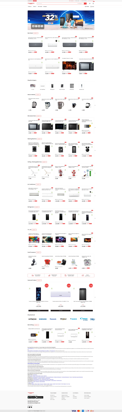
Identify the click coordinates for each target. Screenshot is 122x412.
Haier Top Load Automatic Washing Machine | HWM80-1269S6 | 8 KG (83, 302)
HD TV (42, 375)
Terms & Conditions (53, 396)
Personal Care (52, 350)
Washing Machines (36, 379)
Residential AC (35, 378)
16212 (37, 401)
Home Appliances (35, 350)
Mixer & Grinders (48, 380)
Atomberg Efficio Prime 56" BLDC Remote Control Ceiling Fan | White (33, 167)
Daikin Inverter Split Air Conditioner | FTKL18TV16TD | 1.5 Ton (60, 189)
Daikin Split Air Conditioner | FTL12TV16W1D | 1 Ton (33, 189)
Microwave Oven (36, 380)
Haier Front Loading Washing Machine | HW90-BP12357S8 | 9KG (47, 143)
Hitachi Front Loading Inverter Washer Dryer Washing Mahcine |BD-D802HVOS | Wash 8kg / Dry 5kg (33, 144)
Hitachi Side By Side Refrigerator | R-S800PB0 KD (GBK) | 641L (47, 211)
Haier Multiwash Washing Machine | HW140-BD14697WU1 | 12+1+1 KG (87, 144)
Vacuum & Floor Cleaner (45, 379)
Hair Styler (33, 381)
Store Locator (52, 399)
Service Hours (64, 399)
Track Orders (75, 398)
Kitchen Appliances (30, 350)
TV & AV (40, 350)
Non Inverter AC (48, 378)
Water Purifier (51, 379)
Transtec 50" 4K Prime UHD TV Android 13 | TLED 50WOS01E (47, 234)
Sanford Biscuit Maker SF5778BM (60, 256)
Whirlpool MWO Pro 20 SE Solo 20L (34, 328)
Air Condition (47, 350)
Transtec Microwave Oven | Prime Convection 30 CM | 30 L (60, 121)
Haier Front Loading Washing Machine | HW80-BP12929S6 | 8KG (60, 144)
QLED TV (31, 375)
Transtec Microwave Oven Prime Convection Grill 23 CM (73, 121)
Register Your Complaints (65, 396)
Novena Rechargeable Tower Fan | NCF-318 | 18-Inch (87, 167)
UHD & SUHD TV (38, 375)
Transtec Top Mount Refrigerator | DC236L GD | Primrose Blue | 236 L (38, 302)
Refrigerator (43, 350)
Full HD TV (45, 375)
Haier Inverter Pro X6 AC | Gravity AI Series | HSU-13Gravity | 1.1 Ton (69, 38)
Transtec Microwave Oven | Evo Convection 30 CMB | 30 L (47, 121)
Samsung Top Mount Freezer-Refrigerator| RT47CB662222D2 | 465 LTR (87, 212)
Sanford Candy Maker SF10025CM (47, 256)
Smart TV (34, 375)
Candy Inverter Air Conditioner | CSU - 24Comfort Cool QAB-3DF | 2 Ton (73, 189)
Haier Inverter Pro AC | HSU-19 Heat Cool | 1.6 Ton (87, 189)
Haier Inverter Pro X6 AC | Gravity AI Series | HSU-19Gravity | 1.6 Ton (86, 38)
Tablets (32, 382)
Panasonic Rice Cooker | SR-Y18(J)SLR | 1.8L (86, 257)
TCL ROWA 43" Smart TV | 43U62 (67, 58)
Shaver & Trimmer (42, 381)
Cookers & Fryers (53, 380)
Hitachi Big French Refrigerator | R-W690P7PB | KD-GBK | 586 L (73, 211)
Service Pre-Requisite (87, 396)
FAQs (74, 395)
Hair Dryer (37, 381)
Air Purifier (39, 378)
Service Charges (86, 395)
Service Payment (86, 398)
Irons (40, 379)
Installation (63, 398)
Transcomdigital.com (31, 348)
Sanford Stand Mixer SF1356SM (73, 256)
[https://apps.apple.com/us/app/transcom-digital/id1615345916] (39, 397)
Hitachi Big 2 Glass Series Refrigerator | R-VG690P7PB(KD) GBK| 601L (60, 211)
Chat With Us (75, 396)
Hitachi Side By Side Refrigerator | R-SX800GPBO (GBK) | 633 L (33, 211)
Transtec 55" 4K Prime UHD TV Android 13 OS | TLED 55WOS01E (33, 234)
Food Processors (59, 380)
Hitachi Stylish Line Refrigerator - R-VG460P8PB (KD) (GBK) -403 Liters (47, 329)
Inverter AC (43, 378)
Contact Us (52, 398)
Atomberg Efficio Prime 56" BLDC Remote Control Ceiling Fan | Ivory (47, 167)
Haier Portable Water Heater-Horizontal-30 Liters (60, 329)
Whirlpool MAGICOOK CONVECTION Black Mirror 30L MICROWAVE (87, 120)
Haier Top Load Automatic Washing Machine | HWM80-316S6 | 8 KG (73, 144)
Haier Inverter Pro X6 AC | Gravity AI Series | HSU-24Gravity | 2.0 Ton (35, 38)
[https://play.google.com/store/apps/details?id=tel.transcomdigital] (32, 397)
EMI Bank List (52, 395)
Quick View (35, 54)
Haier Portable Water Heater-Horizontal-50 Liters (73, 330)
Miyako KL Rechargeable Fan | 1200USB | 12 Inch (73, 167)
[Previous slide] (29, 20)
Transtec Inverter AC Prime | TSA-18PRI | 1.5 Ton (61, 301)
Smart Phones (35, 374)
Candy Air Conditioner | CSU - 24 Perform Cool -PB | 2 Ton (47, 189)
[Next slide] (93, 20)
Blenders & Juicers (42, 380)
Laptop (30, 382)
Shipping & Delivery (65, 395)
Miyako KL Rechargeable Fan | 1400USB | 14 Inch (60, 167)
